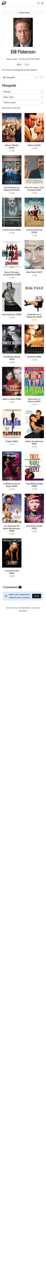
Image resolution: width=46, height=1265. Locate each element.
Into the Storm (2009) (12, 230)
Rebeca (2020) (34, 145)
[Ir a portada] (4, 3)
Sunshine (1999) (34, 357)
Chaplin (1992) (12, 441)
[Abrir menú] (42, 3)
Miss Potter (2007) (34, 272)
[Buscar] (38, 3)
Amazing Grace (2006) (11, 314)
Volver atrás (24, 13)
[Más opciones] (42, 77)
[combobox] (20, 77)
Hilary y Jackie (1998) (12, 399)
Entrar (36, 596)
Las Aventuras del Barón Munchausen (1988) (11, 528)
